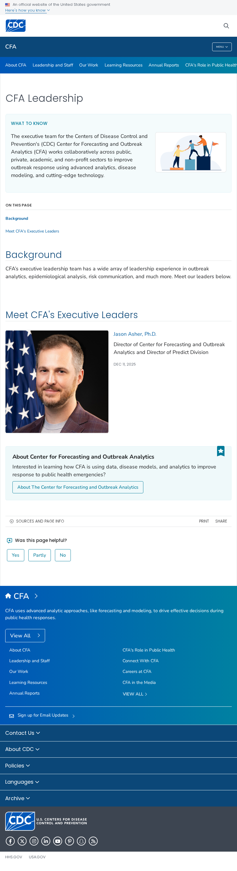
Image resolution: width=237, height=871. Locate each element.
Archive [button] (15, 798)
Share (221, 521)
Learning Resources (123, 65)
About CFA (15, 65)
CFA (10, 47)
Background (16, 218)
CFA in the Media (139, 682)
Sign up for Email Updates (43, 715)
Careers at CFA (137, 671)
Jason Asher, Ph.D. (135, 334)
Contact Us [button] (20, 733)
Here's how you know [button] (26, 10)
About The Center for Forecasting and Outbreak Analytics (77, 487)
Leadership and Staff (53, 65)
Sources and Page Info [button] (40, 521)
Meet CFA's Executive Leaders (32, 231)
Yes (15, 555)
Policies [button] (15, 765)
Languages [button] (20, 781)
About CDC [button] (20, 749)
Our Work (88, 65)
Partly (39, 555)
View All (21, 635)
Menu (220, 47)
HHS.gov (13, 857)
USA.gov (37, 857)
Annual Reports (164, 65)
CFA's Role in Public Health (149, 650)
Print (204, 521)
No (63, 555)
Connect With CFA (141, 661)
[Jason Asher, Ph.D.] (56, 381)
